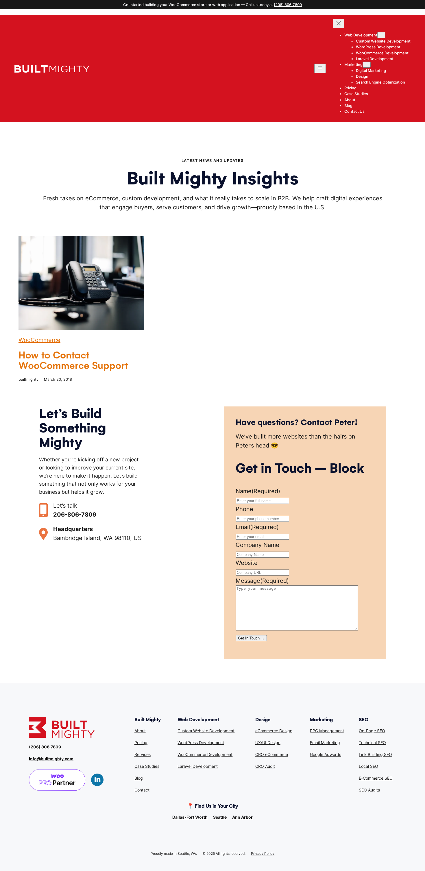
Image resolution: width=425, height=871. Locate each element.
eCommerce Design (273, 730)
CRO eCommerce (271, 754)
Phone (244, 509)
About (140, 730)
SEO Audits (369, 789)
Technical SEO (372, 742)
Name (258, 491)
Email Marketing (325, 742)
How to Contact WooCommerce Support (73, 360)
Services (142, 754)
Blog (138, 778)
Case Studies (146, 766)
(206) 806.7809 (288, 4)
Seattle (220, 817)
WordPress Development (201, 742)
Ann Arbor (242, 817)
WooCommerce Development (205, 754)
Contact (141, 789)
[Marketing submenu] (367, 65)
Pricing (140, 742)
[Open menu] (320, 68)
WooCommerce (39, 339)
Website (247, 562)
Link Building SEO (375, 754)
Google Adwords (325, 754)
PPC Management (327, 730)
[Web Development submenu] (381, 35)
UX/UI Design (267, 742)
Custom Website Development (206, 730)
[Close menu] (338, 23)
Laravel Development (198, 766)
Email (257, 527)
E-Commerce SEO (376, 778)
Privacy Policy (262, 853)
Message (262, 580)
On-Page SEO (372, 730)
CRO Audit (265, 766)
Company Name (257, 544)
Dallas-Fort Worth (190, 817)
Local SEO (368, 766)
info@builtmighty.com (51, 758)
